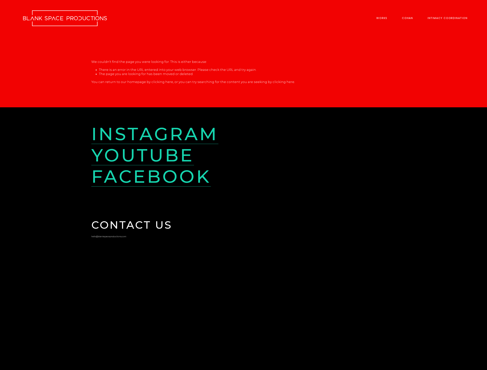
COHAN (407, 18)
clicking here (162, 82)
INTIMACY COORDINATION (448, 18)
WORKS (381, 18)
